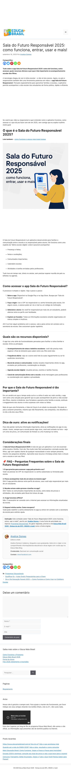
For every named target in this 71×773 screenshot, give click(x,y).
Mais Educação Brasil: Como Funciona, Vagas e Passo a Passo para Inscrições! (32, 750)
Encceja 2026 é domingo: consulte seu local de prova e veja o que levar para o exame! (35, 754)
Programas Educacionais (19, 524)
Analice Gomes (33, 521)
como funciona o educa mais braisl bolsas (30, 139)
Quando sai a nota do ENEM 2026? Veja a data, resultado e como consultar (31, 747)
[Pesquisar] (33, 673)
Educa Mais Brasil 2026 (11, 657)
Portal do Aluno (8, 659)
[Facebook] (4, 63)
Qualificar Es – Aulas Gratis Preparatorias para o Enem (25, 576)
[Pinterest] (11, 63)
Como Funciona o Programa (13, 655)
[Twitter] (8, 63)
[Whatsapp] (15, 63)
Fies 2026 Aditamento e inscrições (16, 662)
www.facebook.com (24, 554)
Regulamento (8, 689)
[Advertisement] (35, 13)
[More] (19, 63)
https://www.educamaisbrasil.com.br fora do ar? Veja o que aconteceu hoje (31, 744)
